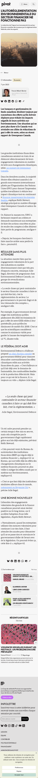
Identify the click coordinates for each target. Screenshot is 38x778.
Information (7, 80)
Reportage (26, 655)
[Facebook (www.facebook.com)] (5, 725)
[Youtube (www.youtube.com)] (20, 725)
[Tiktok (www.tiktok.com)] (16, 725)
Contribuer (5, 739)
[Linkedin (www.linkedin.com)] (13, 725)
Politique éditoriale (8, 743)
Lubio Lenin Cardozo (21, 589)
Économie (17, 80)
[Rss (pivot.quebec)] (23, 725)
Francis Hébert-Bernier (19, 91)
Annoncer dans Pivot (9, 750)
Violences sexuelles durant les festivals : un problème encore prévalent (22, 575)
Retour (6, 72)
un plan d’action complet (20, 353)
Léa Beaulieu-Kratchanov (23, 603)
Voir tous (34, 569)
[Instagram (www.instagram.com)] (9, 725)
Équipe (3, 735)
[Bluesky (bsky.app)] (2, 725)
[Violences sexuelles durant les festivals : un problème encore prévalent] (7, 578)
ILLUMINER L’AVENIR (20, 587)
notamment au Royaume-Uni (14, 487)
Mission (4, 732)
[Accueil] (6, 4)
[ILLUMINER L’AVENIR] (7, 590)
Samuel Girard (18, 579)
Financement (6, 746)
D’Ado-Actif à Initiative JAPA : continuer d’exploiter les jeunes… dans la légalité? (22, 599)
